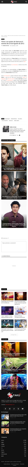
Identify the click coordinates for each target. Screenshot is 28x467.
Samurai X (11, 120)
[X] (17, 134)
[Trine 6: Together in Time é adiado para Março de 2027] (7, 310)
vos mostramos (14, 64)
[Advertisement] (14, 19)
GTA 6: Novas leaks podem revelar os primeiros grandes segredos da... (20, 303)
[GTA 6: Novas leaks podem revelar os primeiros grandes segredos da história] (21, 296)
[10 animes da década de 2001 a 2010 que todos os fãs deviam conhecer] (14, 366)
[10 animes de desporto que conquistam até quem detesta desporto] (5, 431)
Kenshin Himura (14, 118)
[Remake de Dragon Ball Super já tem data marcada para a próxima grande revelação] (14, 382)
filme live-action (11, 78)
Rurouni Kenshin (5, 120)
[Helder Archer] (6, 131)
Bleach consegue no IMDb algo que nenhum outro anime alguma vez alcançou (13, 354)
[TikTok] (15, 134)
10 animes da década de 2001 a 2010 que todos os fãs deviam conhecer (13, 370)
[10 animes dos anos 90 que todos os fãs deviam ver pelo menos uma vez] (21, 323)
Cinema (5, 35)
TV (13, 166)
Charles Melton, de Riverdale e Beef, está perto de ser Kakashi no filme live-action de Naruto (14, 225)
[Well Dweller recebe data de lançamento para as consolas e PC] (7, 323)
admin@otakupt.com (10, 404)
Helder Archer (6, 45)
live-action (20, 118)
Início (2, 35)
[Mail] (13, 134)
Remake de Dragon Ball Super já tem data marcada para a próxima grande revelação (13, 386)
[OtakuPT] (14, 1)
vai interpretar (7, 75)
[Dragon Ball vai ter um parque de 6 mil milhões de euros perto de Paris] (7, 296)
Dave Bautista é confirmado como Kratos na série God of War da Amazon (14, 197)
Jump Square (7, 118)
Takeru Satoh (16, 120)
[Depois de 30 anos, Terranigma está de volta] (21, 310)
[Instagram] (12, 134)
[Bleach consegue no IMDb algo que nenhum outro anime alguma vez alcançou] (14, 350)
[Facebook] (10, 134)
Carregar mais (13, 334)
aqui (25, 61)
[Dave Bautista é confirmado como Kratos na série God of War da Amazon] (14, 185)
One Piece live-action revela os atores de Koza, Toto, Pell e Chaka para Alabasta (14, 168)
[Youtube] (19, 134)
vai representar (9, 80)
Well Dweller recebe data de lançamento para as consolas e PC (7, 330)
